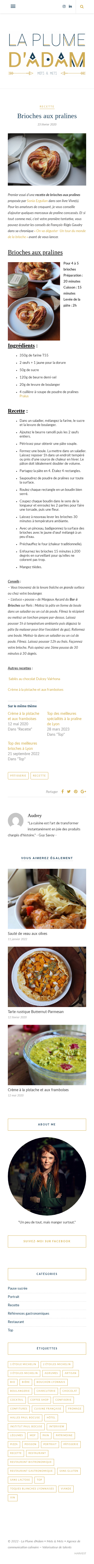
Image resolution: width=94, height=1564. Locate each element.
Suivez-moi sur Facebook (47, 1241)
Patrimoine (64, 1435)
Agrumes (51, 1373)
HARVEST (80, 1553)
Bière (26, 1382)
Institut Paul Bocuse (26, 1426)
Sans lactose (20, 1480)
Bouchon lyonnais (51, 1382)
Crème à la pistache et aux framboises (36, 690)
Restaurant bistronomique (31, 1462)
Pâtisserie (18, 775)
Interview (56, 1426)
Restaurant (16, 1322)
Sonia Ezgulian (37, 201)
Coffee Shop (39, 1400)
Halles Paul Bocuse (25, 1418)
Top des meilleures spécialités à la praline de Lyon (64, 719)
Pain (46, 1435)
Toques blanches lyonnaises (32, 1489)
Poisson (31, 1444)
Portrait (13, 1297)
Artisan (71, 1373)
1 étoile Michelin (23, 1364)
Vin (12, 1498)
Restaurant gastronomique (31, 1471)
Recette (47, 106)
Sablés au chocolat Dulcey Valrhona (34, 679)
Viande (66, 1489)
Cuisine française (47, 1409)
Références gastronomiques (28, 1313)
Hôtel (51, 1418)
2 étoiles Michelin (57, 1364)
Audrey (35, 815)
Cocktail (17, 1400)
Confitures (18, 1409)
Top (10, 1330)
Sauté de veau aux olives (27, 934)
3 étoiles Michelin (24, 1373)
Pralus (24, 396)
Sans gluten (69, 1471)
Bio (12, 1382)
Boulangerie (20, 1391)
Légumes (16, 1435)
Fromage (74, 1409)
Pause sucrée (17, 1288)
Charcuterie (46, 1391)
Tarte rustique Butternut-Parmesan (36, 1012)
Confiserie (63, 1400)
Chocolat (69, 1391)
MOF (33, 1435)
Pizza (14, 1444)
